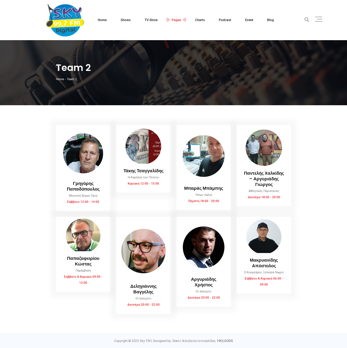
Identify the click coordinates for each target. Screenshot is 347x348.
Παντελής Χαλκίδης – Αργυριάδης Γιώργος (264, 179)
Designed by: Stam (166, 341)
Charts (200, 20)
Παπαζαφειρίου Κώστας (83, 261)
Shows (126, 20)
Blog (270, 20)
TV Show (151, 20)
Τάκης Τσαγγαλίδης (143, 171)
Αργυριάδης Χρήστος (203, 282)
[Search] (306, 19)
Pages (176, 20)
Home (102, 20)
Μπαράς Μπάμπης (203, 188)
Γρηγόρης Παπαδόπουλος (83, 186)
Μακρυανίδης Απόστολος (264, 263)
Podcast (225, 20)
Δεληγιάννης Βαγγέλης (143, 289)
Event (249, 20)
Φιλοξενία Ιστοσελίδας (207, 341)
